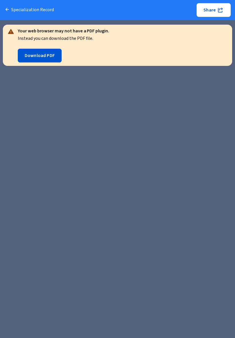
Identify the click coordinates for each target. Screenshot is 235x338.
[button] (214, 10)
